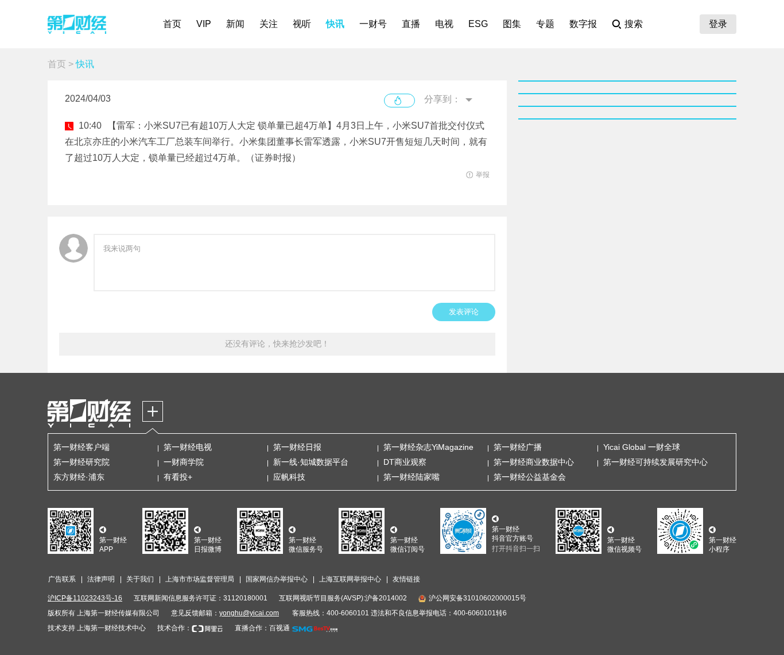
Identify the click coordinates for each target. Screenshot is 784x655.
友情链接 (406, 579)
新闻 (235, 24)
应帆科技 (289, 476)
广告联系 (62, 579)
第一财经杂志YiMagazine (428, 447)
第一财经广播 (518, 447)
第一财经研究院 (81, 462)
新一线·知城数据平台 (310, 462)
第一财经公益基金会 (530, 476)
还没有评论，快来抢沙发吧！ (277, 343)
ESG (478, 24)
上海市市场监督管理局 (199, 579)
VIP (203, 24)
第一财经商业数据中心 (534, 462)
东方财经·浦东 (78, 476)
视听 (302, 24)
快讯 (335, 24)
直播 (411, 24)
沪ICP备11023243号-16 (85, 598)
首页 (172, 24)
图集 (512, 24)
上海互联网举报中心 (350, 579)
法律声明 (101, 579)
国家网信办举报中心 (277, 579)
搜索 (633, 24)
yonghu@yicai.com (249, 613)
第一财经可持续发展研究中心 (655, 462)
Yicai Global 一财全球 (641, 447)
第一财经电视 (188, 447)
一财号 (373, 24)
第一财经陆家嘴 (411, 476)
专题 (545, 24)
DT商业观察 (404, 462)
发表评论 (464, 311)
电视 (444, 24)
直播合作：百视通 (262, 628)
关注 (268, 24)
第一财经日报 (297, 447)
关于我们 (140, 579)
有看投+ (178, 476)
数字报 (583, 24)
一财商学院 (184, 462)
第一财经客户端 (81, 447)
